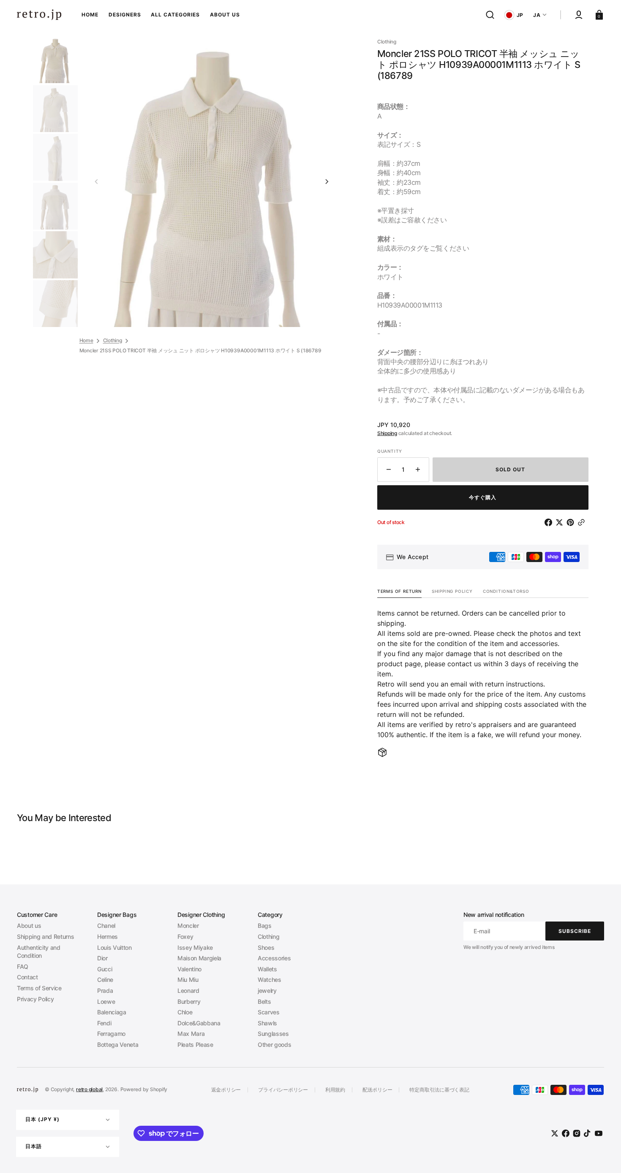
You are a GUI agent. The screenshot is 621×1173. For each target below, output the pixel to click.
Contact (27, 977)
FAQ (22, 966)
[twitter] (561, 522)
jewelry (267, 990)
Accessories (274, 958)
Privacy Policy (35, 999)
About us (29, 925)
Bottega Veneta (117, 1044)
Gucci (104, 969)
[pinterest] (572, 522)
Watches (269, 979)
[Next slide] (327, 181)
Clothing (112, 340)
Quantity (389, 451)
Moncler (188, 925)
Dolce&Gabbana (199, 1023)
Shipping (387, 433)
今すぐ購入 (482, 497)
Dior (102, 958)
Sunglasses (273, 1033)
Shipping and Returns (45, 936)
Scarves (269, 1012)
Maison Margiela (199, 958)
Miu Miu (188, 979)
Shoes (266, 947)
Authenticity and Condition (38, 951)
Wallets (267, 969)
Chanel (106, 925)
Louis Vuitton (114, 947)
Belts (264, 1001)
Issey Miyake (195, 947)
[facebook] (550, 522)
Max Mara (190, 1033)
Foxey (185, 936)
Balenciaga (111, 1012)
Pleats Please (195, 1044)
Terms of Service (39, 988)
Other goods (274, 1044)
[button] (490, 15)
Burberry (188, 1001)
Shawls (267, 1023)
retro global (89, 1089)
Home (86, 340)
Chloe (184, 1012)
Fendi (104, 1023)
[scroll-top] (603, 1155)
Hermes (107, 936)
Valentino (189, 969)
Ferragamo (111, 1033)
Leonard (188, 990)
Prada (105, 990)
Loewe (106, 1001)
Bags (265, 925)
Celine (105, 979)
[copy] (582, 522)
